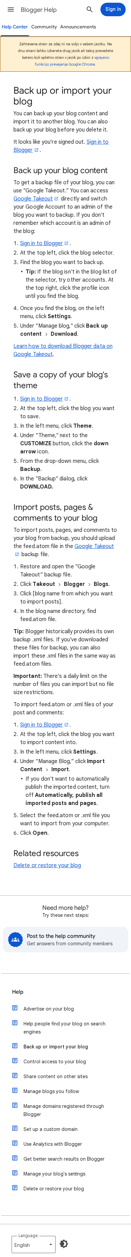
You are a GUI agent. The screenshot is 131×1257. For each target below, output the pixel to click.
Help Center (15, 27)
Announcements (78, 27)
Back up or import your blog (56, 1047)
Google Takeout (33, 198)
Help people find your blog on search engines (64, 1028)
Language (28, 1235)
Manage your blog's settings (54, 1174)
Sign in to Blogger (41, 243)
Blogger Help (39, 10)
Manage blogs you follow (51, 1091)
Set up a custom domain (51, 1129)
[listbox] (33, 1244)
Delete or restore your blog (47, 865)
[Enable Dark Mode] (64, 1244)
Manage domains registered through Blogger (64, 1110)
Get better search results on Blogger (64, 1159)
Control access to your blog (55, 1062)
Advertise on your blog (49, 1009)
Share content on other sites (56, 1076)
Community (44, 27)
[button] (11, 9)
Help (18, 992)
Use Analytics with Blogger (53, 1144)
